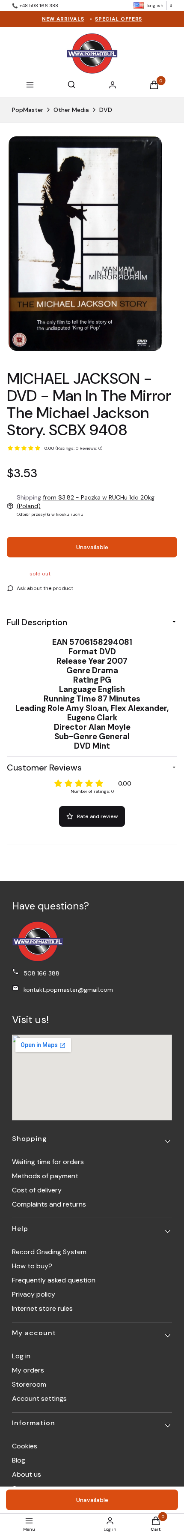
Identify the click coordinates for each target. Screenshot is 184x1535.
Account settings (39, 1398)
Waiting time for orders (48, 1161)
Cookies (24, 1446)
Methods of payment (45, 1175)
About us (26, 1474)
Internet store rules (42, 1308)
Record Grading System (49, 1251)
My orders (28, 1370)
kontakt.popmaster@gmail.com (68, 989)
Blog (18, 1460)
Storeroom (29, 1384)
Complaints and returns (49, 1204)
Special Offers (118, 18)
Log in (21, 1355)
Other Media (71, 110)
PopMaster (27, 110)
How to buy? (32, 1265)
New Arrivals (63, 18)
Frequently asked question (53, 1280)
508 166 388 (41, 973)
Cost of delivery (37, 1190)
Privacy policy (33, 1294)
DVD (105, 110)
